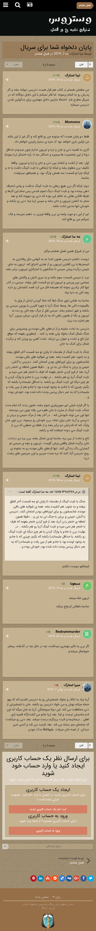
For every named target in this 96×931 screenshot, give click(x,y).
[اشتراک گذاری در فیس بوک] (83, 878)
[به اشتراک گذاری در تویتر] (91, 878)
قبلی (81, 64)
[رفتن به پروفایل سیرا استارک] (87, 687)
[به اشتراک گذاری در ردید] (55, 878)
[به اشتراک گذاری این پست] (7, 79)
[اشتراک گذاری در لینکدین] (41, 878)
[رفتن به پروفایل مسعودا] (87, 586)
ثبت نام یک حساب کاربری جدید (48, 809)
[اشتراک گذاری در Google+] (76, 878)
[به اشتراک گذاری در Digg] (69, 878)
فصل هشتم (42, 53)
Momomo (72, 122)
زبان (57, 897)
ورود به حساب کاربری (48, 831)
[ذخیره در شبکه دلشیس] (62, 878)
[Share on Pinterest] (33, 878)
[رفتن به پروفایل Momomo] (87, 124)
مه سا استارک (70, 236)
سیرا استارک (72, 685)
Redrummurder (68, 632)
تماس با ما (41, 897)
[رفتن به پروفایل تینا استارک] (87, 77)
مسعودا (75, 583)
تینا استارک (76, 53)
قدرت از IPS (48, 908)
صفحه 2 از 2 (48, 65)
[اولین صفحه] (90, 65)
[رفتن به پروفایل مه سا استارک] (87, 238)
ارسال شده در (64, 79)
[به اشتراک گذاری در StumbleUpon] (48, 878)
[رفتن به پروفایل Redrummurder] (87, 634)
